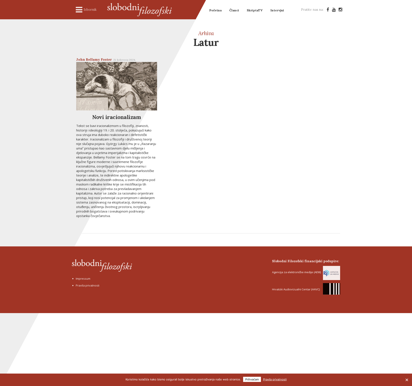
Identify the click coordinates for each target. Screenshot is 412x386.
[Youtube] (334, 10)
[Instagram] (340, 10)
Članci (234, 10)
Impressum (83, 278)
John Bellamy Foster (94, 59)
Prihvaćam (252, 379)
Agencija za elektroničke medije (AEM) (296, 272)
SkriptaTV (255, 10)
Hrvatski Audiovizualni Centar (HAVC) (296, 289)
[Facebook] (328, 10)
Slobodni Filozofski (139, 9)
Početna (215, 10)
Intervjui (277, 10)
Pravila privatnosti (87, 285)
